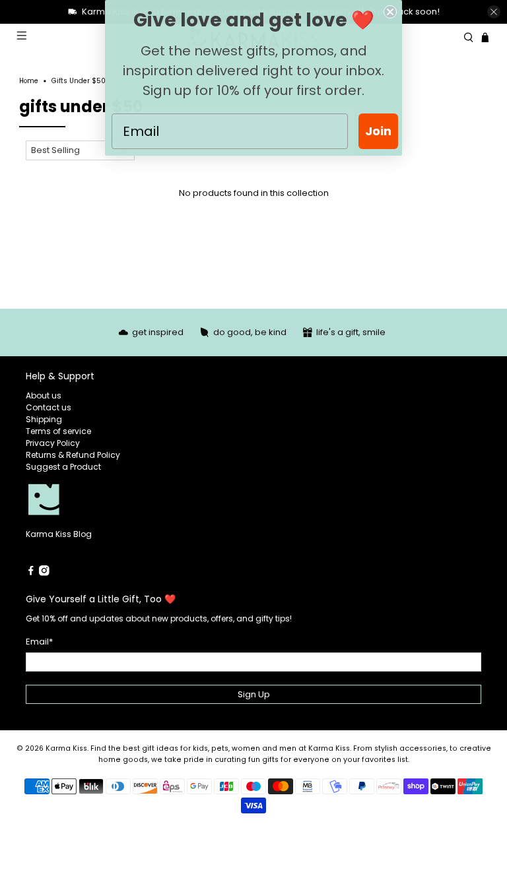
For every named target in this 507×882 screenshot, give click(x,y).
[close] (493, 11)
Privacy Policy (53, 443)
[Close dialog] (390, 11)
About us (43, 395)
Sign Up (254, 694)
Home (28, 81)
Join (378, 131)
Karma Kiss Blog (59, 534)
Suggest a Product (63, 466)
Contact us (48, 407)
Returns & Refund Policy (73, 454)
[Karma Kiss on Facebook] (31, 573)
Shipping (44, 419)
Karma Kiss (66, 748)
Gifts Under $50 (78, 81)
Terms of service (58, 431)
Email (39, 641)
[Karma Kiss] (140, 500)
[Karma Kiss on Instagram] (44, 573)
